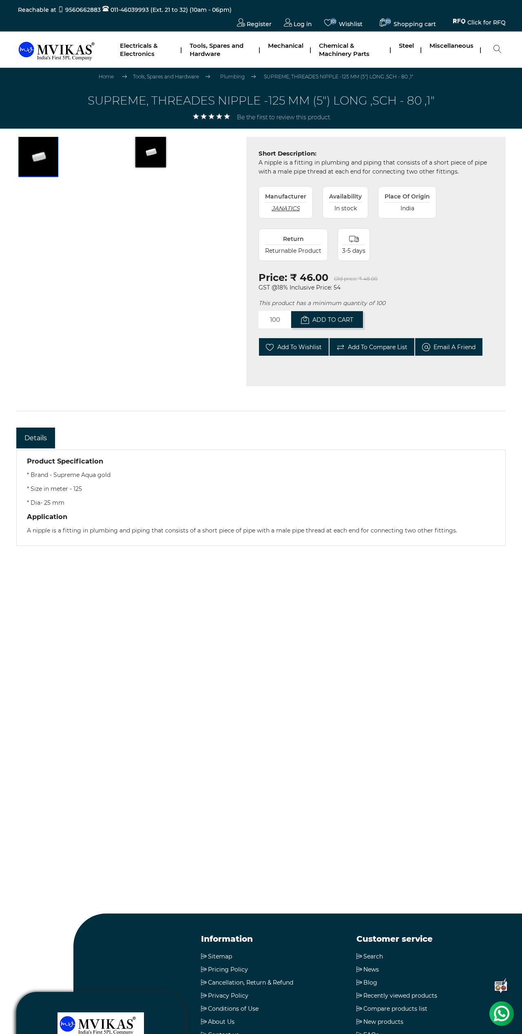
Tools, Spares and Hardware (216, 50)
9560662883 (83, 9)
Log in (302, 24)
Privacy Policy (228, 995)
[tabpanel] (261, 498)
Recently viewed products (400, 995)
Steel (406, 45)
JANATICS (286, 208)
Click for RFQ (486, 23)
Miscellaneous (451, 45)
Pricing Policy (228, 969)
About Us (221, 1021)
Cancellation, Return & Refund (250, 982)
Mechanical (285, 45)
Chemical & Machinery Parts (344, 50)
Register (258, 24)
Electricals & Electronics (139, 50)
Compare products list (395, 1008)
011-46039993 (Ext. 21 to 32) (148, 9)
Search (373, 956)
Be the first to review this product (283, 117)
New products (383, 1021)
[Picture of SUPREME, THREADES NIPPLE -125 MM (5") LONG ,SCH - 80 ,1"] (38, 157)
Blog (370, 982)
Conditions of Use (233, 1008)
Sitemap (220, 956)
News (371, 969)
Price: (273, 277)
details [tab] (35, 438)
